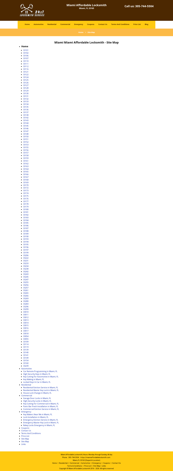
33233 (25, 263)
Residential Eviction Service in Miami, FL (40, 387)
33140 (25, 352)
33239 (25, 366)
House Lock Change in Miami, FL (37, 393)
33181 (25, 212)
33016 (25, 328)
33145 (25, 125)
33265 (25, 293)
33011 (25, 314)
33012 (25, 317)
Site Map (25, 438)
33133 (25, 101)
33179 (25, 206)
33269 (25, 298)
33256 (25, 285)
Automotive (38, 24)
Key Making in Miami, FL (33, 379)
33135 (25, 107)
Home (27, 24)
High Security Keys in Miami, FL (36, 374)
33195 (25, 244)
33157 (25, 152)
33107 (25, 58)
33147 (25, 131)
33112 (25, 66)
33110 (25, 61)
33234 (25, 266)
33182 (25, 215)
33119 (25, 347)
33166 (25, 174)
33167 (25, 177)
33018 (25, 333)
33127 (25, 85)
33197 (25, 250)
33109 (25, 341)
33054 (25, 336)
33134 (25, 104)
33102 (25, 53)
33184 (25, 220)
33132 (25, 99)
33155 (25, 147)
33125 (25, 80)
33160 (25, 363)
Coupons (90, 24)
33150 (25, 136)
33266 (25, 295)
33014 (25, 322)
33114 (25, 344)
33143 (25, 120)
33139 (25, 349)
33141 (25, 355)
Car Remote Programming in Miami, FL (40, 371)
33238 (25, 269)
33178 (25, 204)
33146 (25, 128)
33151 (25, 139)
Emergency (78, 24)
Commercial (65, 24)
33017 (25, 331)
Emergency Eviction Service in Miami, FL (40, 420)
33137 (25, 112)
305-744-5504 (144, 6)
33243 (25, 274)
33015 (25, 325)
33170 (25, 185)
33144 (25, 123)
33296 (25, 306)
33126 (25, 82)
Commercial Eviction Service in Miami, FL (41, 409)
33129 (25, 90)
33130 (25, 93)
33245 (25, 277)
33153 (25, 144)
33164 (25, 169)
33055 (25, 339)
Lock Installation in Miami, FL (35, 417)
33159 (25, 158)
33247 (25, 279)
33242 (25, 271)
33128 (25, 88)
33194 (25, 241)
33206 (25, 255)
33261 (25, 290)
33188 (25, 231)
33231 (25, 260)
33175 (25, 196)
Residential (51, 24)
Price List (137, 24)
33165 (25, 171)
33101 (25, 50)
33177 (25, 201)
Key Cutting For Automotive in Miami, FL (40, 376)
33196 (25, 247)
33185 (25, 223)
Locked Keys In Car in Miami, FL (36, 382)
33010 (25, 312)
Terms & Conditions (74, 466)
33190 (25, 236)
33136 (25, 109)
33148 (25, 134)
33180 (25, 209)
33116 (25, 69)
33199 (25, 252)
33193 (25, 239)
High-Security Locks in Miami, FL (37, 401)
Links (23, 444)
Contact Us (102, 24)
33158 (25, 155)
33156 (25, 150)
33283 (25, 304)
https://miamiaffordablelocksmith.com (95, 457)
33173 (25, 190)
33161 (25, 161)
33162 (25, 163)
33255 (25, 282)
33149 (25, 358)
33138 (25, 115)
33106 (25, 55)
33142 (25, 117)
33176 (25, 198)
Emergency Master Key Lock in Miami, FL (41, 422)
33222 (25, 258)
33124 (25, 77)
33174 (25, 193)
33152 (25, 142)
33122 (25, 74)
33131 (25, 96)
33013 (25, 320)
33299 (25, 309)
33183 (25, 217)
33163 (25, 166)
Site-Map (96, 466)
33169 (25, 182)
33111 (25, 63)
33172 (25, 187)
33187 (25, 228)
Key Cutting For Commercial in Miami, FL (41, 403)
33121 (25, 72)
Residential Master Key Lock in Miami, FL (41, 390)
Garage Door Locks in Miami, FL (37, 398)
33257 (25, 287)
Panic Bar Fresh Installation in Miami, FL (40, 406)
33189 (25, 233)
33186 (25, 225)
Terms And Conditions (120, 24)
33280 (25, 301)
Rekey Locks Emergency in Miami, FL (39, 425)
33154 (25, 360)
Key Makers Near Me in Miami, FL (37, 414)
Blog (146, 24)
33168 (25, 179)
